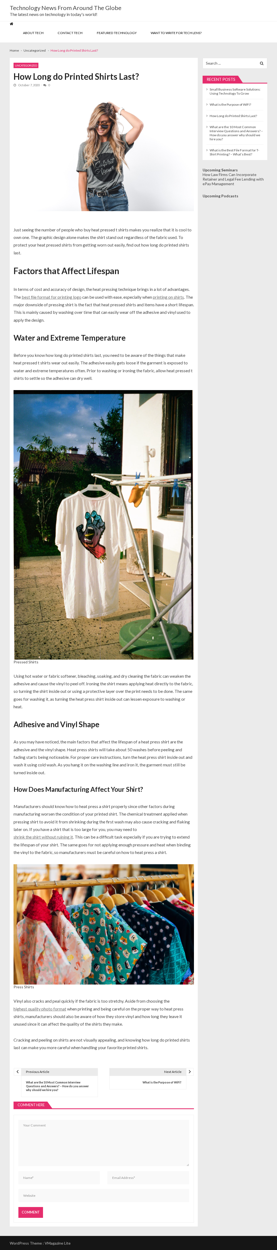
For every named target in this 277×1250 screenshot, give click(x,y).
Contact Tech (70, 33)
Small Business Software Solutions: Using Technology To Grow (235, 91)
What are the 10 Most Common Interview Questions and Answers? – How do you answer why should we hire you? (236, 133)
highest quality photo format (40, 1008)
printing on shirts (168, 297)
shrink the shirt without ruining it (43, 836)
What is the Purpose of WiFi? (230, 104)
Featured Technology (117, 33)
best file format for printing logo (51, 297)
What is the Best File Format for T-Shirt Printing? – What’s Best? (234, 152)
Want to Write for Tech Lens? (176, 33)
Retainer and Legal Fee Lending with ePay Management (233, 181)
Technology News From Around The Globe (65, 8)
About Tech (33, 33)
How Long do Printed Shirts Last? (233, 116)
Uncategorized (26, 65)
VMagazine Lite (58, 1243)
